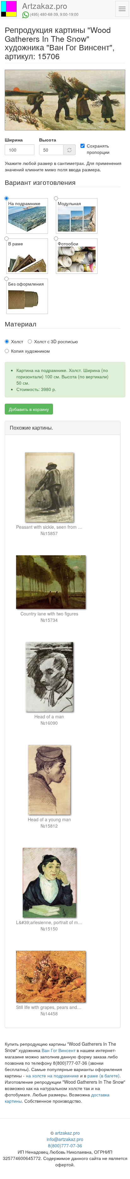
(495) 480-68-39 (44, 14)
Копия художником (30, 351)
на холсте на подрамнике (52, 1075)
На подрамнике (24, 203)
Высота (47, 139)
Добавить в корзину (29, 409)
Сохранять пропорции (98, 148)
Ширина (14, 139)
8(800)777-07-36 (65, 1145)
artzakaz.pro (67, 1133)
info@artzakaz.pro (65, 1139)
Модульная (69, 203)
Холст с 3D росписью (56, 341)
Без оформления (26, 284)
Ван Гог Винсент (58, 1050)
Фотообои (68, 243)
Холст (17, 341)
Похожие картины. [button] (31, 427)
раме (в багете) (103, 1075)
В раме (15, 243)
